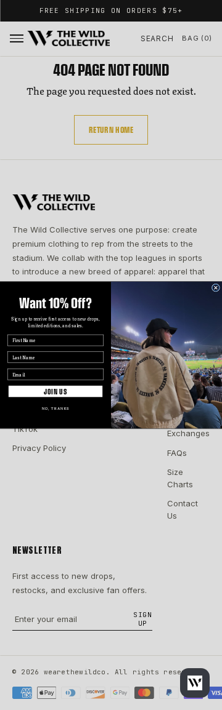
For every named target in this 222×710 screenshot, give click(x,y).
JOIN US (56, 391)
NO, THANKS (56, 408)
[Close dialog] (215, 287)
